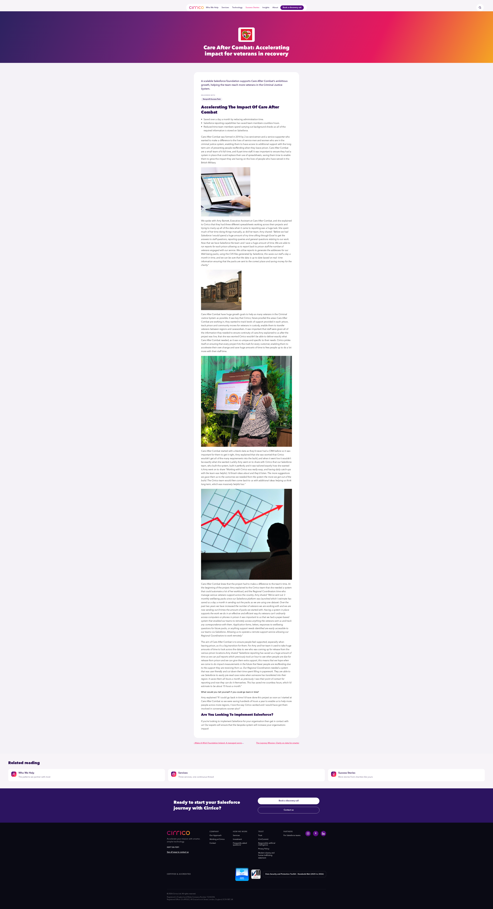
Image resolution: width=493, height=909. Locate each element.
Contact (213, 843)
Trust (260, 835)
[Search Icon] (480, 7)
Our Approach (215, 835)
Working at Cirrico (217, 839)
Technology (237, 8)
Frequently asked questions (240, 844)
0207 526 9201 (173, 847)
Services (225, 8)
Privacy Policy (263, 849)
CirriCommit (263, 839)
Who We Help (212, 8)
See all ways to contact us (178, 852)
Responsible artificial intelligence (267, 844)
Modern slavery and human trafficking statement (266, 855)
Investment (237, 839)
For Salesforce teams (291, 835)
